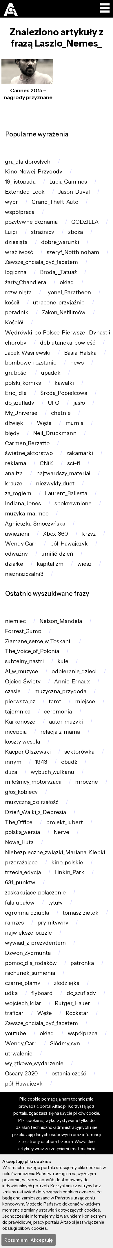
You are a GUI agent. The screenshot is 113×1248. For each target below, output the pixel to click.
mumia (74, 423)
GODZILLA (85, 222)
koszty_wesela (22, 741)
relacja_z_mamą (60, 732)
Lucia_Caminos (68, 181)
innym (13, 762)
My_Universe (21, 413)
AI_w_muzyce (21, 671)
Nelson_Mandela (60, 621)
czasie (13, 691)
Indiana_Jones (23, 503)
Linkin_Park (69, 872)
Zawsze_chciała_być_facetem (41, 262)
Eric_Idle (16, 393)
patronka (82, 963)
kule (62, 661)
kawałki (64, 383)
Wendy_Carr (21, 543)
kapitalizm (50, 564)
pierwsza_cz (20, 701)
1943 (41, 762)
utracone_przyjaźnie (59, 302)
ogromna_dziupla (27, 912)
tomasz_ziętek (81, 912)
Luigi (11, 232)
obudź (69, 762)
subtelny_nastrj (24, 661)
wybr (11, 202)
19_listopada (20, 181)
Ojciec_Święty (23, 681)
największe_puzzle (28, 932)
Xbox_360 (55, 533)
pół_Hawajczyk (69, 543)
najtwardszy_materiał (63, 473)
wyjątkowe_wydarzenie (34, 1063)
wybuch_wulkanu (52, 772)
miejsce (85, 701)
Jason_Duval (74, 191)
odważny (16, 553)
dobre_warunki (60, 242)
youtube (15, 1033)
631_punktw (20, 882)
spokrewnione (73, 503)
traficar (14, 1013)
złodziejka (66, 983)
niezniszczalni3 (24, 574)
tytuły (55, 902)
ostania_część (69, 1073)
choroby (15, 342)
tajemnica (17, 711)
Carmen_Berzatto (27, 443)
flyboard (42, 993)
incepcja (16, 732)
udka (11, 993)
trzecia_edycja (23, 872)
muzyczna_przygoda (60, 691)
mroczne (86, 782)
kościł (12, 302)
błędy (12, 433)
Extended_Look (25, 191)
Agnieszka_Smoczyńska (35, 523)
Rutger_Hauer (72, 1003)
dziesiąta (16, 242)
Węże (44, 423)
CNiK (46, 463)
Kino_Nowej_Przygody (33, 171)
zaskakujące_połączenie (35, 892)
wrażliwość (19, 252)
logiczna (15, 272)
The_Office (18, 822)
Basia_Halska (80, 353)
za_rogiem (18, 493)
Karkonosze (20, 721)
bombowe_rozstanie (31, 362)
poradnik (16, 312)
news (77, 362)
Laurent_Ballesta (66, 493)
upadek (51, 372)
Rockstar (77, 1013)
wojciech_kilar (23, 1003)
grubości (16, 372)
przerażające (21, 862)
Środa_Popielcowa (63, 393)
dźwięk (14, 423)
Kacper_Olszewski (28, 751)
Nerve (61, 832)
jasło (79, 403)
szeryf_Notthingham (73, 252)
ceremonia (58, 711)
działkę (14, 564)
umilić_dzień (57, 553)
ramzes (14, 922)
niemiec (15, 621)
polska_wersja (22, 832)
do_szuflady (19, 403)
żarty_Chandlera (25, 282)
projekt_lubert (64, 822)
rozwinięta (18, 292)
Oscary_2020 (21, 1073)
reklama (15, 463)
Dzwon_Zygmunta (28, 953)
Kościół (14, 322)
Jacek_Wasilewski (27, 353)
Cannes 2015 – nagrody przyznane (28, 93)
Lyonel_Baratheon (68, 292)
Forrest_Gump (23, 631)
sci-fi (73, 463)
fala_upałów (19, 902)
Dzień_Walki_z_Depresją (35, 812)
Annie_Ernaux (72, 681)
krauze (13, 483)
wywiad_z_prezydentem (35, 943)
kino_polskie (67, 862)
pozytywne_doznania (31, 222)
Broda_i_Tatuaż (58, 272)
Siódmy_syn (65, 1043)
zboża (75, 232)
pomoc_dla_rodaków (31, 963)
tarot (55, 701)
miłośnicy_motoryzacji (33, 782)
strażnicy (42, 232)
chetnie (61, 413)
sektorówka (79, 751)
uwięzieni (17, 533)
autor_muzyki (66, 721)
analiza (14, 473)
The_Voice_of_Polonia (32, 651)
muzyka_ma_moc (26, 513)
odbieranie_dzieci (74, 671)
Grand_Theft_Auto (55, 202)
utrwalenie (18, 1053)
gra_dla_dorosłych (27, 161)
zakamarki (79, 453)
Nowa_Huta (19, 842)
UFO (53, 403)
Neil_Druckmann (54, 433)
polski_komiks (23, 383)
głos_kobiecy (21, 792)
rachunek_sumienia (30, 973)
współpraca (19, 212)
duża (11, 772)
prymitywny (52, 922)
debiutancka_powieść (67, 342)
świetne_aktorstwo (29, 453)
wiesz (84, 564)
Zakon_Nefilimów (63, 312)
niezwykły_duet (55, 483)
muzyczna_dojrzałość (32, 802)
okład (67, 282)
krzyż (89, 533)
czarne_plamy (22, 983)
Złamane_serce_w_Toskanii (38, 641)
